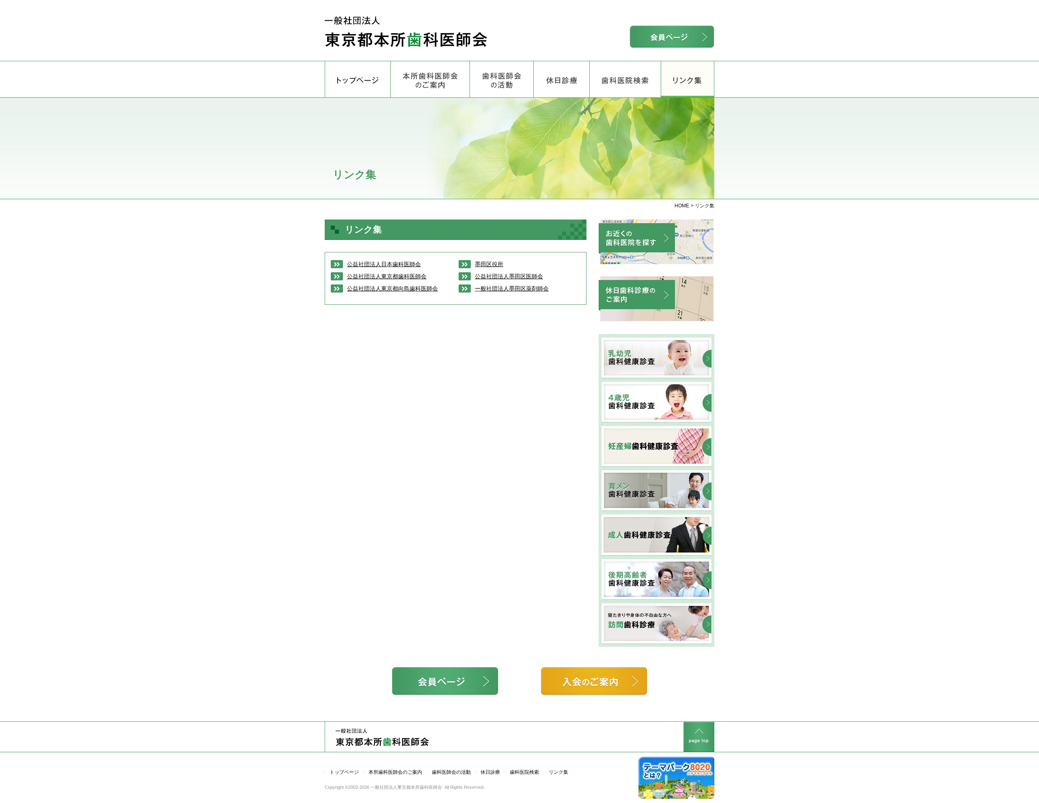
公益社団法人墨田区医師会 (509, 276)
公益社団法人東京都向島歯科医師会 (392, 288)
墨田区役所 (489, 264)
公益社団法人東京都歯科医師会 (387, 276)
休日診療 (490, 772)
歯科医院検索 (524, 772)
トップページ (344, 772)
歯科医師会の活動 (451, 772)
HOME (682, 206)
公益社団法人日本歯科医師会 (384, 264)
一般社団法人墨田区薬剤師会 (512, 288)
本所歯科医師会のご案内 (395, 772)
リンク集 (687, 61)
